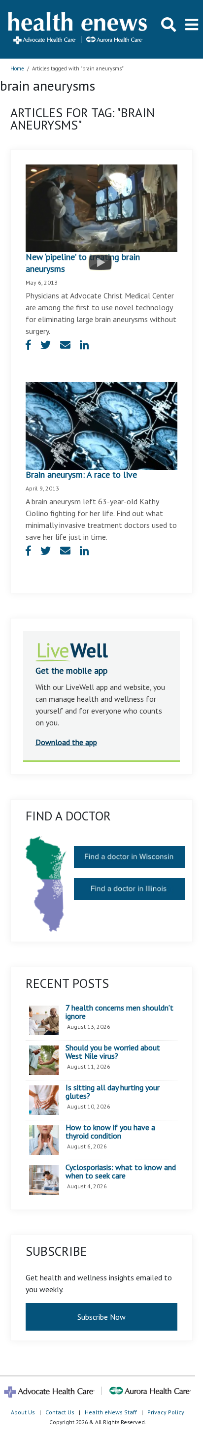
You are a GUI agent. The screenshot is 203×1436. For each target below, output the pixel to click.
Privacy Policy (165, 1412)
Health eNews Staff (111, 1412)
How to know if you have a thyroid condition (110, 1132)
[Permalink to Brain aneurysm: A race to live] (102, 425)
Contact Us (59, 1412)
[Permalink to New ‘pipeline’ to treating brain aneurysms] (102, 207)
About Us (23, 1412)
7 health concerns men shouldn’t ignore (119, 1012)
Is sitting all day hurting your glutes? (113, 1092)
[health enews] (78, 29)
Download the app (66, 742)
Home (17, 68)
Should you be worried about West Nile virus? (113, 1052)
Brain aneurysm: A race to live (81, 474)
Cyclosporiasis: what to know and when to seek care (121, 1171)
